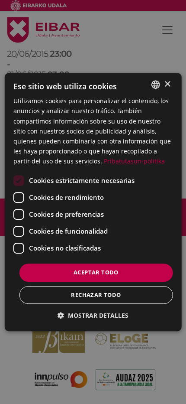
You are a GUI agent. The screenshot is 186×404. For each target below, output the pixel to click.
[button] (93, 315)
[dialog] (93, 202)
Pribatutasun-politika (134, 161)
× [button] (167, 84)
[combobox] (155, 84)
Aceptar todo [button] (96, 272)
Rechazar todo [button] (96, 295)
